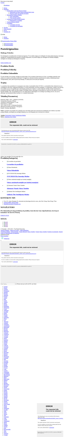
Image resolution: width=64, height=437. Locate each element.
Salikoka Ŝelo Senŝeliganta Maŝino (18, 194)
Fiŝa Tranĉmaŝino (14, 16)
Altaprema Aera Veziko (10, 117)
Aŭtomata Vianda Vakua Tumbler (18, 188)
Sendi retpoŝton (4, 236)
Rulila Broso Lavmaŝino (16, 20)
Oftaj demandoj (7, 29)
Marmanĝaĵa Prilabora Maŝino (14, 15)
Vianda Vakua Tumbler (41, 231)
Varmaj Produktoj (5, 230)
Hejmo (5, 8)
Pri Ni (5, 30)
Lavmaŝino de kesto (15, 24)
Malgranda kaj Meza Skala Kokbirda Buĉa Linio (22, 12)
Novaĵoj (6, 27)
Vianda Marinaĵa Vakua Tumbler (27, 231)
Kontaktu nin (7, 31)
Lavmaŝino (9, 23)
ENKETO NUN (5, 215)
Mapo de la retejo (14, 230)
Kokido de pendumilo (52, 231)
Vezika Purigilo (14, 231)
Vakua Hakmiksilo (13, 170)
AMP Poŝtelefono (24, 230)
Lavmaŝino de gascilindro (16, 26)
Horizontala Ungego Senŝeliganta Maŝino (15, 115)
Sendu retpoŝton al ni (6, 62)
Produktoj (6, 9)
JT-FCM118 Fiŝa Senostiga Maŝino (18, 176)
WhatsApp (6, 238)
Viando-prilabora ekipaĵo (13, 22)
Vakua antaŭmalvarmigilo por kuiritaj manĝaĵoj (22, 182)
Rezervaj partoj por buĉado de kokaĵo (19, 13)
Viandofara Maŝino (5, 231)
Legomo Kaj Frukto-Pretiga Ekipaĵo (16, 19)
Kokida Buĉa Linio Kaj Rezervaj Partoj (16, 10)
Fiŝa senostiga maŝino (15, 17)
